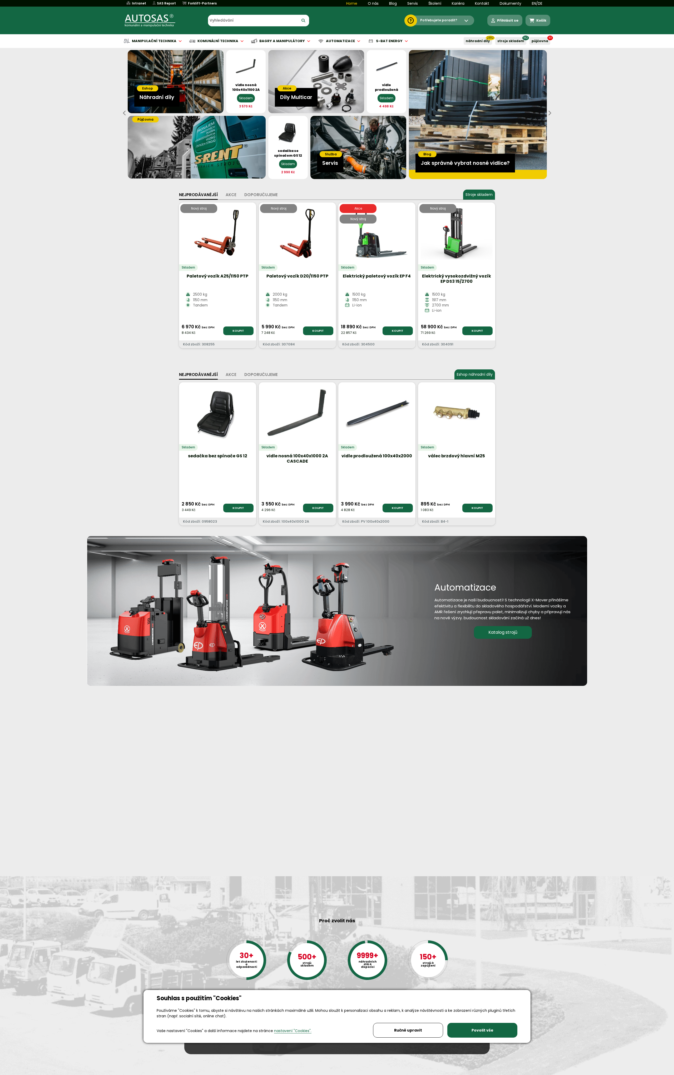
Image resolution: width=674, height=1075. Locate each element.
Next (549, 113)
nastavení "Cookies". (292, 1030)
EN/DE (537, 3)
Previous (124, 113)
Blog (393, 3)
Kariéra (458, 3)
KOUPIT (238, 331)
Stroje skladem (479, 194)
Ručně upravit (408, 1030)
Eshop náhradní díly (475, 374)
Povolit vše (482, 1030)
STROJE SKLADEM (510, 41)
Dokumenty (510, 3)
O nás (373, 3)
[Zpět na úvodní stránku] (154, 20)
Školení (434, 3)
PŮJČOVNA (540, 41)
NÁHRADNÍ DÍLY (478, 41)
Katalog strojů (502, 632)
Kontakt (482, 3)
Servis (412, 3)
